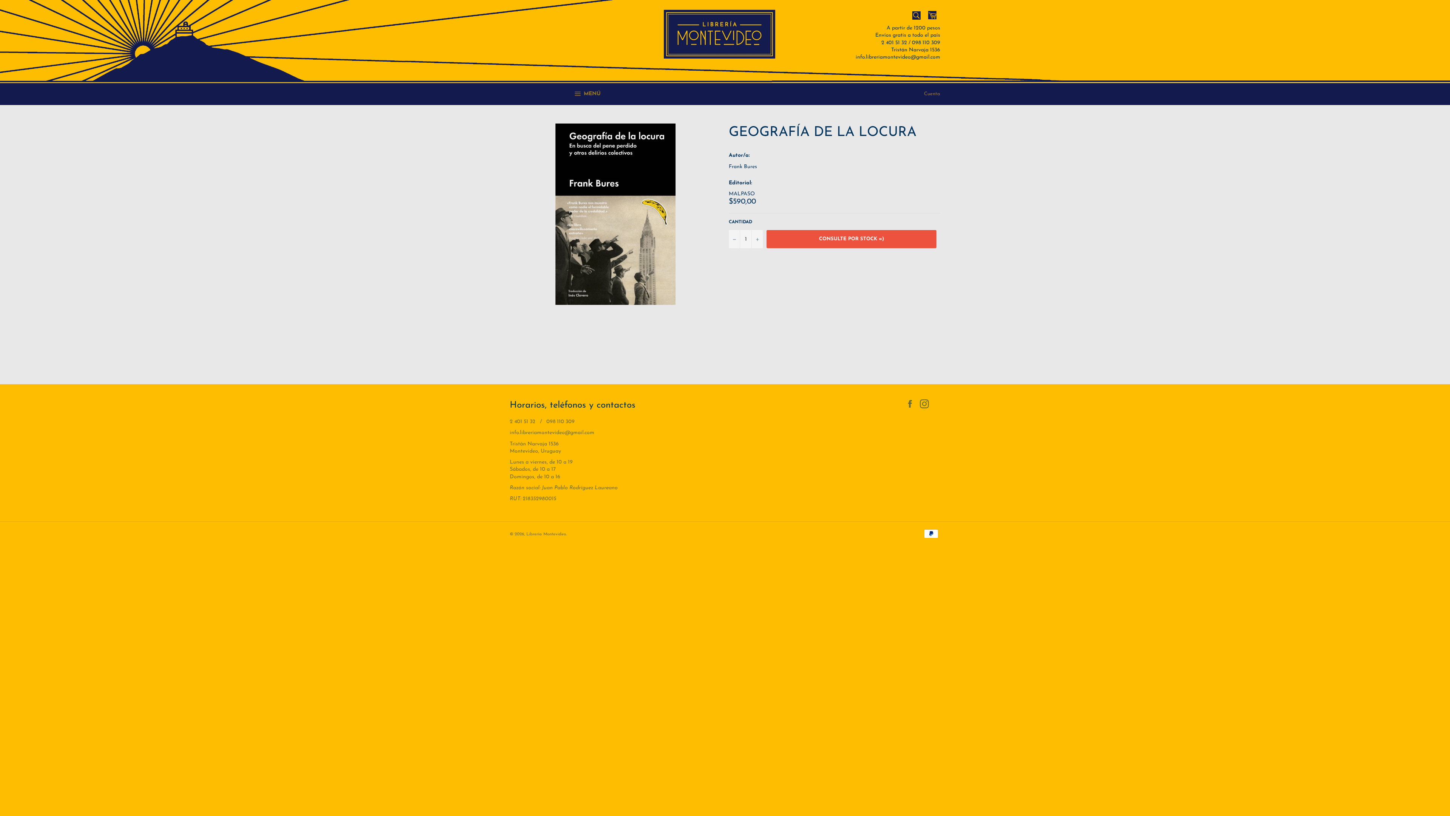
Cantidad (740, 222)
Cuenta (932, 93)
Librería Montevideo (546, 534)
